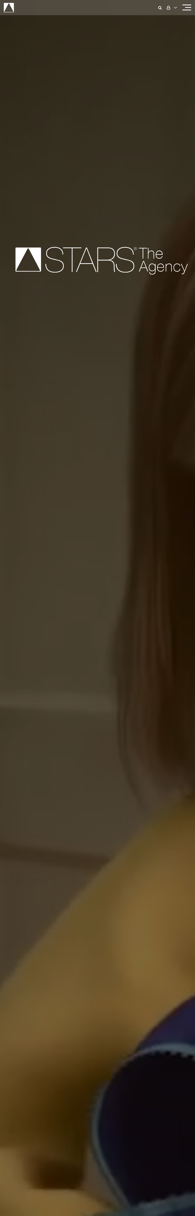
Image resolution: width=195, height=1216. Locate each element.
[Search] (161, 7)
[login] (171, 7)
